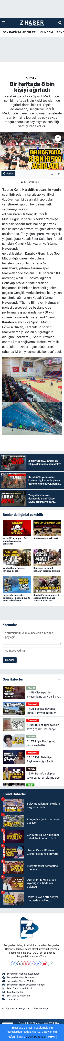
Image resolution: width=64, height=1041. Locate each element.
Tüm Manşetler (15, 992)
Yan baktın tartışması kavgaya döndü (14, 569)
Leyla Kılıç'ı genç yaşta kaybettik (40, 743)
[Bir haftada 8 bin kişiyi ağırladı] (32, 151)
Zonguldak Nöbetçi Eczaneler (23, 973)
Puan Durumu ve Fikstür (20, 988)
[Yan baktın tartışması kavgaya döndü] (17, 557)
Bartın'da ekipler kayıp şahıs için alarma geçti (43, 775)
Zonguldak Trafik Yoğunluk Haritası (26, 984)
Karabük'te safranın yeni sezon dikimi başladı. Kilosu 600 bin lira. (46, 598)
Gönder (9, 660)
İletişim (9, 1008)
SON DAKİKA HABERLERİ (19, 32)
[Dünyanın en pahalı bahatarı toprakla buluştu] (47, 557)
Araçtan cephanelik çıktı (46, 538)
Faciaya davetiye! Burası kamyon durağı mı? (42, 711)
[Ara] (60, 22)
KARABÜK (32, 77)
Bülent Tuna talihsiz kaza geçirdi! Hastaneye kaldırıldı (42, 727)
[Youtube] (44, 963)
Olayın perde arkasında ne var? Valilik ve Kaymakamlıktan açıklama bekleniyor (42, 695)
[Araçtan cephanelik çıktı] (47, 527)
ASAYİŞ (31, 769)
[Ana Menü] (3, 22)
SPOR (30, 785)
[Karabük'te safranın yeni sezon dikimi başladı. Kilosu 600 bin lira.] (47, 584)
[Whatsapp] (50, 963)
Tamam (51, 1037)
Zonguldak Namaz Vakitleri (21, 981)
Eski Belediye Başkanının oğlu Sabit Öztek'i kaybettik (39, 760)
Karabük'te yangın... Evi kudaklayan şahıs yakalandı (15, 541)
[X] (20, 963)
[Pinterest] (26, 963)
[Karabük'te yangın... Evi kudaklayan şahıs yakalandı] (17, 527)
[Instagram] (32, 963)
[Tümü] (59, 679)
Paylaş (10, 173)
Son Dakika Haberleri (18, 995)
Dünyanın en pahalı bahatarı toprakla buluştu (46, 569)
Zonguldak (33, 704)
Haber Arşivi (13, 999)
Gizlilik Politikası (40, 1008)
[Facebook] (14, 963)
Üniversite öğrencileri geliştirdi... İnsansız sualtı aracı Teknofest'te (16, 598)
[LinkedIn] (38, 963)
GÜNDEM (46, 32)
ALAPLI (31, 688)
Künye (22, 1008)
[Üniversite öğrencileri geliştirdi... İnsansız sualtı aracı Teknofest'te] (17, 584)
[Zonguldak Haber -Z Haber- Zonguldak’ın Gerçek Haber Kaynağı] (32, 23)
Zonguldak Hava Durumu (20, 977)
